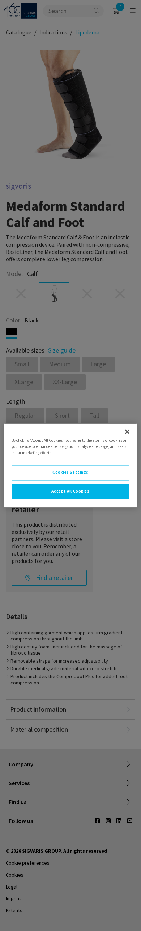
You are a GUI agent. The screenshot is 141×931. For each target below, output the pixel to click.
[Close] (127, 432)
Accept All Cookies (70, 491)
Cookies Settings (70, 472)
